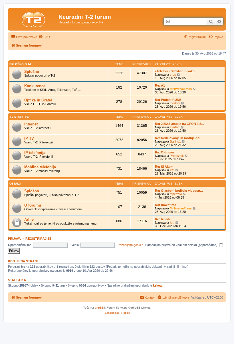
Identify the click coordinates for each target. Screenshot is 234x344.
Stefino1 (175, 141)
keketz (158, 285)
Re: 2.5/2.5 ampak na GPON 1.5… (179, 123)
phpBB (99, 307)
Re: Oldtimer (164, 152)
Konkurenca (34, 86)
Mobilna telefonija (40, 167)
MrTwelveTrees (181, 89)
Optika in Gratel (38, 100)
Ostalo (15, 183)
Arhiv (29, 219)
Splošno (31, 71)
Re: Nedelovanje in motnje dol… (179, 138)
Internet (31, 124)
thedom (175, 103)
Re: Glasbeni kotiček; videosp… (179, 190)
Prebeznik (177, 155)
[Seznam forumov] (33, 18)
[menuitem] (44, 36)
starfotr (175, 127)
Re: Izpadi (162, 219)
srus (173, 74)
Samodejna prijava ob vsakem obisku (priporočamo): (182, 245)
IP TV (29, 138)
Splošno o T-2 (20, 64)
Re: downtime (165, 205)
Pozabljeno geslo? (130, 245)
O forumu (32, 205)
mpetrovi (176, 194)
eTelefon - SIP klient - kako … (177, 71)
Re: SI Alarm (164, 166)
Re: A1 (160, 85)
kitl (172, 170)
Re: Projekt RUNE (168, 99)
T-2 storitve (19, 116)
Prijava (14, 238)
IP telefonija (34, 153)
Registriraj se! (39, 238)
